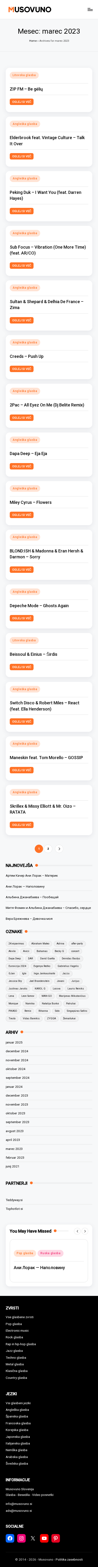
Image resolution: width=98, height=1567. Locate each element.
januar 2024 (14, 1087)
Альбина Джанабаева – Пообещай (32, 897)
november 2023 (17, 1104)
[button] (59, 849)
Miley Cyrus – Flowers (31, 502)
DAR (30, 958)
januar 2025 (14, 1042)
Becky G (59, 951)
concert (75, 951)
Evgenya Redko (42, 966)
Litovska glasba (24, 75)
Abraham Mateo (40, 943)
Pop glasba (25, 1253)
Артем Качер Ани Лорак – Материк (32, 875)
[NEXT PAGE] (59, 849)
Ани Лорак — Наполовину (25, 886)
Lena (11, 996)
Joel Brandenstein (39, 981)
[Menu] (90, 9)
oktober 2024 (15, 1069)
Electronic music (17, 1330)
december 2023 (17, 1095)
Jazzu (65, 973)
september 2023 (17, 1122)
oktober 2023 (15, 1113)
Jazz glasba (14, 1351)
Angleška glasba (25, 124)
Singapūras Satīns (77, 1010)
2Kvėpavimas (16, 943)
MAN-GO (47, 996)
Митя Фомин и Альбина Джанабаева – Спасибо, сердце (48, 908)
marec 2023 (14, 1149)
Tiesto (12, 1018)
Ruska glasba (50, 1253)
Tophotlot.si (14, 1209)
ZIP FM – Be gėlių (26, 89)
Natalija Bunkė (50, 1003)
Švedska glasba (17, 1463)
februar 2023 (15, 1157)
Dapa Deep (15, 958)
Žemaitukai (69, 1018)
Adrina (60, 943)
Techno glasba (16, 1357)
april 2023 (13, 1140)
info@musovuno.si (19, 1504)
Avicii (26, 951)
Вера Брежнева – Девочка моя (29, 918)
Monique (13, 1003)
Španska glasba (17, 1416)
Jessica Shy (15, 981)
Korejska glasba (17, 1430)
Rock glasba (14, 1337)
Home (33, 40)
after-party (77, 943)
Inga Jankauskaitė (44, 973)
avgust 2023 (15, 1131)
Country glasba (16, 1378)
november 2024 (17, 1060)
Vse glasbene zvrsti (20, 1317)
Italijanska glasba (18, 1443)
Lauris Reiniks (76, 988)
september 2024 (17, 1078)
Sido (57, 1010)
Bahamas (42, 951)
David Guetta (47, 958)
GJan (12, 973)
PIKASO (13, 1010)
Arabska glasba (17, 1457)
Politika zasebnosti (69, 1559)
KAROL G (40, 988)
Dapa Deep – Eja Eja (28, 453)
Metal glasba (15, 1364)
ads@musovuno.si (19, 1510)
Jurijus (75, 981)
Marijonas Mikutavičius (72, 996)
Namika (29, 1003)
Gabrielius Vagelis (68, 966)
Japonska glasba (18, 1437)
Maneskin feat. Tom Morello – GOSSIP (46, 757)
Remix (27, 1010)
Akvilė (12, 951)
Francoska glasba (18, 1423)
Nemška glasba (16, 1450)
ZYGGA (51, 1018)
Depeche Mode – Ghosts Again (39, 605)
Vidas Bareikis (31, 1018)
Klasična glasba (17, 1371)
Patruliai (71, 1003)
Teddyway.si (14, 1200)
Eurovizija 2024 (17, 966)
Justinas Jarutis (18, 988)
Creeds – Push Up (27, 356)
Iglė (24, 973)
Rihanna (43, 1010)
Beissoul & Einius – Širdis (33, 654)
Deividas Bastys (71, 958)
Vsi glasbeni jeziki (18, 1403)
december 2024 (17, 1051)
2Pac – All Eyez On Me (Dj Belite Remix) (47, 404)
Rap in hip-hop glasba (21, 1344)
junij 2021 (13, 1166)
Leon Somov (27, 996)
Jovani (60, 981)
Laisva (56, 988)
